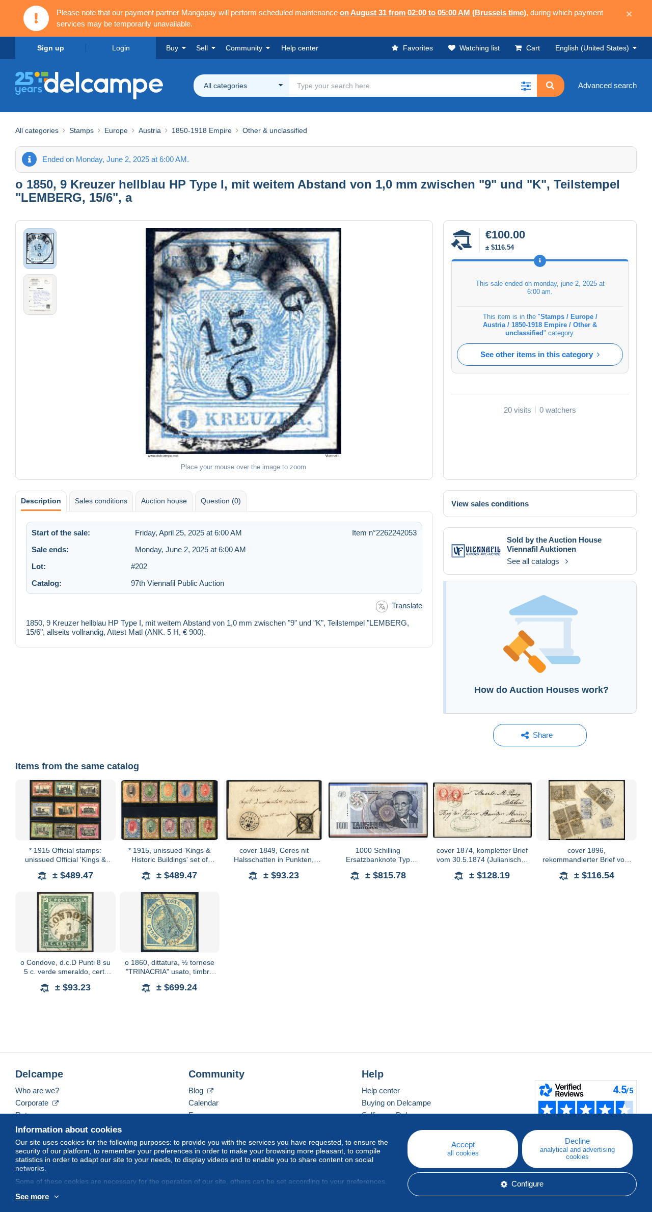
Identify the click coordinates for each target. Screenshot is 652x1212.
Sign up (50, 48)
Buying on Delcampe (396, 1102)
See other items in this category (536, 354)
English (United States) (592, 48)
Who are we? (37, 1090)
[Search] (550, 85)
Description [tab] (41, 501)
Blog (196, 1090)
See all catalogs (533, 561)
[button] (525, 85)
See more (32, 1196)
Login (121, 48)
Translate (407, 605)
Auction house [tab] (164, 501)
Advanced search (607, 85)
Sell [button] (202, 48)
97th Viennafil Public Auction (177, 583)
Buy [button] (172, 48)
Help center (381, 1090)
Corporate (32, 1102)
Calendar (203, 1102)
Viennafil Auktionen (541, 549)
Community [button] (244, 48)
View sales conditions (490, 503)
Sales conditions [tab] (101, 501)
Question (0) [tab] (221, 501)
